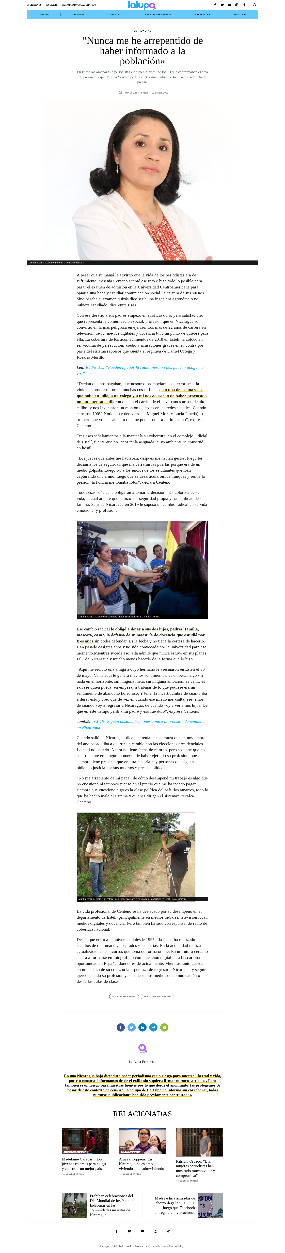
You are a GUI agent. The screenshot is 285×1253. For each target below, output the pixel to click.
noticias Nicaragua (124, 996)
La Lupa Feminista (138, 93)
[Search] (254, 5)
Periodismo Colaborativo (79, 5)
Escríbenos (34, 5)
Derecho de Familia (158, 14)
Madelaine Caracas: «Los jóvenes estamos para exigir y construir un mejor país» (84, 1164)
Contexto (114, 14)
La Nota (44, 14)
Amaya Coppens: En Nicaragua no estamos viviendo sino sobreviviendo (141, 1164)
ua (98, 727)
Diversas (78, 14)
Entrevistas (142, 30)
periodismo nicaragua (157, 996)
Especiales (202, 14)
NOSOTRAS (240, 14)
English (51, 5)
